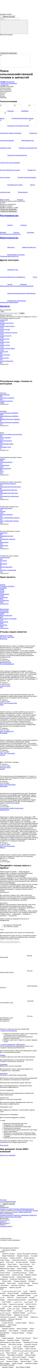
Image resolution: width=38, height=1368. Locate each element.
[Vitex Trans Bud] (7, 1190)
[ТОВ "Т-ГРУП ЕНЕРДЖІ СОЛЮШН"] (20, 1168)
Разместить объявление (9, 209)
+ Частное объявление (7, 1044)
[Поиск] (14, 27)
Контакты (13, 1201)
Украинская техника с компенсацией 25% (17, 1212)
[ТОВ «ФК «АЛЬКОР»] (7, 1164)
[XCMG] (7, 1172)
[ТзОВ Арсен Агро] (20, 1194)
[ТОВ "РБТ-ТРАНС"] (7, 1198)
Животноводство (9, 238)
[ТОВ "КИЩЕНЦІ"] (7, 1177)
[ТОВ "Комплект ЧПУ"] (20, 1190)
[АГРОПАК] (7, 1194)
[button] (19, 44)
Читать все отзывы (6, 635)
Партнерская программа (13, 1217)
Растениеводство (9, 215)
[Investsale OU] (7, 1168)
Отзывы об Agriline (23, 1210)
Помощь (7, 1201)
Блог (31, 1210)
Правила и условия (6, 1209)
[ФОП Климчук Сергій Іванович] (20, 1159)
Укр (1, 1206)
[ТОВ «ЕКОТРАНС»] (20, 1172)
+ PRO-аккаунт (20, 1044)
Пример (2, 1055)
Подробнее (3, 1064)
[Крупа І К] (20, 1198)
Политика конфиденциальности (23, 1209)
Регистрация (4, 1145)
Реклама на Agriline (6, 1215)
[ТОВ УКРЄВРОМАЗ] (20, 1181)
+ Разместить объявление (8, 1030)
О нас (2, 1201)
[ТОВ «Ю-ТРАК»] (20, 1164)
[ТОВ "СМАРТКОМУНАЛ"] (7, 1181)
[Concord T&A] (20, 1185)
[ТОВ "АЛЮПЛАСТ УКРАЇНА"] (7, 1185)
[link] (19, 202)
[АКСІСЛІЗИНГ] (20, 1177)
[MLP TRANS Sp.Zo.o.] (7, 1159)
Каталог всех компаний (7, 1155)
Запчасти (5, 306)
